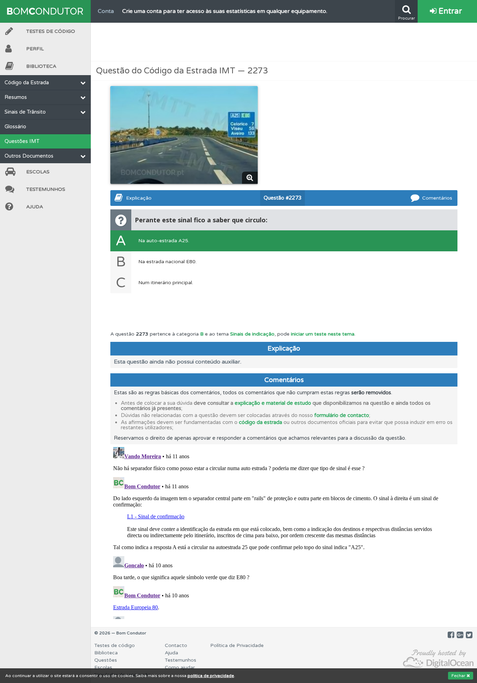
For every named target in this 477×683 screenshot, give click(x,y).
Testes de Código (50, 31)
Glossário (15, 126)
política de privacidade (211, 675)
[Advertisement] (284, 42)
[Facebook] (451, 635)
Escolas (38, 172)
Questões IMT (22, 141)
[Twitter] (469, 635)
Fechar (459, 675)
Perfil (35, 49)
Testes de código (114, 645)
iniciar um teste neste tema (322, 334)
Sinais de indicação (252, 334)
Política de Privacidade (237, 645)
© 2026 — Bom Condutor (120, 633)
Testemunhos (45, 189)
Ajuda (34, 207)
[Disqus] (283, 531)
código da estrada (260, 422)
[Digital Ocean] (438, 659)
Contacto (176, 645)
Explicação (139, 198)
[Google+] (460, 635)
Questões (105, 660)
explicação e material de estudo (273, 403)
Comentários (437, 198)
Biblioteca (41, 66)
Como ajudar (180, 667)
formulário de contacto (341, 415)
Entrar (449, 11)
